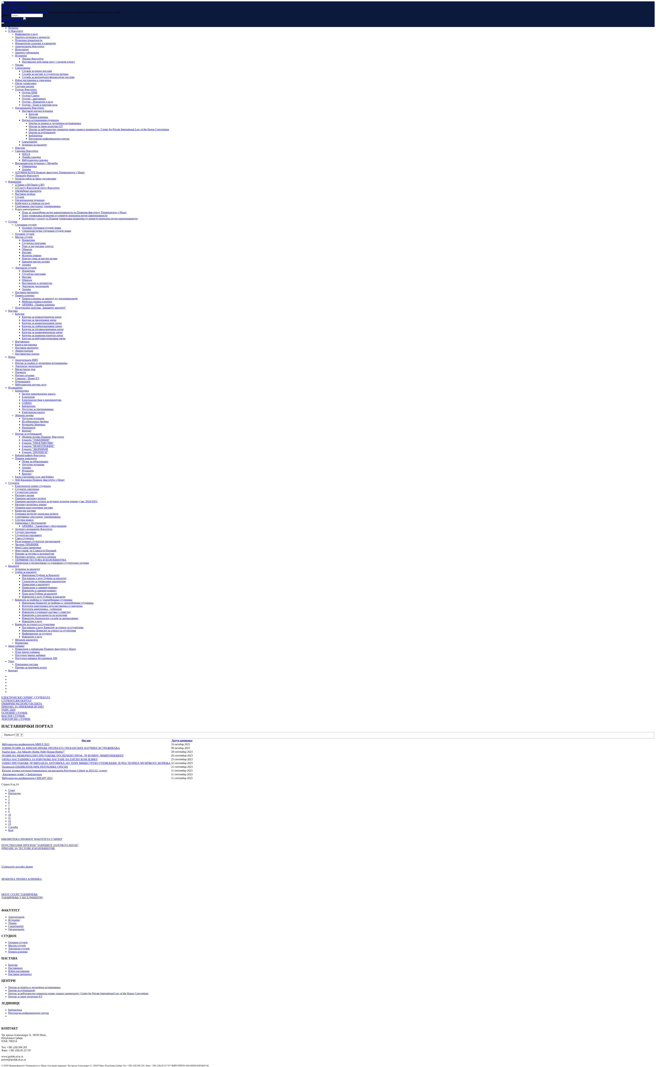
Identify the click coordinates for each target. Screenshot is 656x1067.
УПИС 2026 (8, 709)
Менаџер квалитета (26, 639)
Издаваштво (15, 387)
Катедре (33, 114)
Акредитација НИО (26, 360)
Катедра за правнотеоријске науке (42, 316)
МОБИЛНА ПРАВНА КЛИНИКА (21, 879)
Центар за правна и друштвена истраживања (55, 123)
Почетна (13, 27)
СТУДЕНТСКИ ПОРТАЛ (16, 700)
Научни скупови (24, 375)
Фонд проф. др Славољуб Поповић (35, 550)
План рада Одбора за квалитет (39, 593)
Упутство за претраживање (37, 409)
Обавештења (29, 166)
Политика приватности (28, 40)
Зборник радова (24, 415)
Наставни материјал (26, 292)
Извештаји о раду (32, 621)
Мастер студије (24, 237)
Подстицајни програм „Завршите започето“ (40, 307)
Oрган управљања (25, 83)
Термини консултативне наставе (34, 507)
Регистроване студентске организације (37, 541)
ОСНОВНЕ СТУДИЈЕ (14, 712)
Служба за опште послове (37, 71)
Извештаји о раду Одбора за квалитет (44, 596)
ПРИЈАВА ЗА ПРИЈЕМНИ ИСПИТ (22, 706)
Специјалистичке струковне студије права (46, 230)
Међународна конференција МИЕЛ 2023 (25, 744)
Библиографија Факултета (30, 455)
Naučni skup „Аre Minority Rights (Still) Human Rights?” (33, 751)
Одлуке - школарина (34, 98)
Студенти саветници (27, 489)
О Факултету (15, 31)
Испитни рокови (31, 255)
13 (9, 824)
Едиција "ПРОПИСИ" (35, 452)
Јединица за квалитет (34, 144)
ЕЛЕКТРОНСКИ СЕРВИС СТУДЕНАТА (25, 697)
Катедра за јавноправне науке (39, 320)
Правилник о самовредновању (40, 587)
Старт (11, 790)
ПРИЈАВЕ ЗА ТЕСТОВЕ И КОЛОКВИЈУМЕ (28, 848)
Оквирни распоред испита (30, 498)
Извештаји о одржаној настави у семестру (46, 612)
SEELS (26, 154)
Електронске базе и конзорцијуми (41, 399)
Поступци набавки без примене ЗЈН (36, 658)
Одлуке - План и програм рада (39, 104)
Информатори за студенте (37, 633)
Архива (26, 169)
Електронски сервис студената (33, 486)
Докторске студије (25, 267)
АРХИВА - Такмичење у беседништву (44, 526)
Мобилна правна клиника (37, 301)
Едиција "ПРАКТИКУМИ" (38, 443)
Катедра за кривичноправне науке (42, 323)
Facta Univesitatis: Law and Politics (34, 476)
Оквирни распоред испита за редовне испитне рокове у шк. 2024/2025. (56, 501)
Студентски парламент (28, 535)
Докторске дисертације (35, 286)
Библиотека (35, 135)
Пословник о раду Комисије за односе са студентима (52, 627)
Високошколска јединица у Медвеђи (36, 163)
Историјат (21, 55)
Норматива (14, 181)
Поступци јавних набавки (30, 655)
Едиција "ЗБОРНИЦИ (35, 449)
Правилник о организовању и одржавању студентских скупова (52, 562)
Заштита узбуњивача (27, 52)
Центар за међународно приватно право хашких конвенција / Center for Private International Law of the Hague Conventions (99, 129)
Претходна (14, 793)
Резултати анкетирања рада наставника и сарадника (52, 605)
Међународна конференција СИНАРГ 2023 (27, 778)
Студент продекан (25, 532)
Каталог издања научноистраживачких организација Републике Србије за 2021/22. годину (54, 770)
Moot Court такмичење (28, 547)
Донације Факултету (27, 175)
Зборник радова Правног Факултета (43, 436)
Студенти (13, 482)
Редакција (27, 470)
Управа (19, 64)
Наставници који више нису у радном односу (48, 61)
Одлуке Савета (30, 95)
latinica (18, 19)
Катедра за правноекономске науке (42, 332)
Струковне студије (26, 224)
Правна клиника (38, 117)
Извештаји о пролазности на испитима (44, 615)
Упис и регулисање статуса (37, 246)
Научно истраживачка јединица (40, 120)
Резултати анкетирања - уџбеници (42, 609)
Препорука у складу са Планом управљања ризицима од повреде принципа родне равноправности (80, 218)
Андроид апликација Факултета (33, 529)
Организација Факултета (29, 107)
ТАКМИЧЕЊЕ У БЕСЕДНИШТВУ (22, 897)
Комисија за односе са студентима (35, 624)
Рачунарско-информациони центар (49, 138)
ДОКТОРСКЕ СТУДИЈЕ (15, 719)
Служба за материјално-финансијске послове (48, 77)
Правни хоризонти (26, 458)
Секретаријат (22, 67)
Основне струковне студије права (41, 227)
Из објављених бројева (35, 421)
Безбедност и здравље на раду (32, 203)
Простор (20, 147)
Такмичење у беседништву (30, 522)
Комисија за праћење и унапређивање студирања (43, 599)
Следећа (13, 827)
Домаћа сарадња (31, 157)
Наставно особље (25, 193)
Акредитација (16, 916)
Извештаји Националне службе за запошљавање (50, 618)
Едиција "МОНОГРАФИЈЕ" (38, 446)
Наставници (22, 341)
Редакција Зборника (33, 424)
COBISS (27, 403)
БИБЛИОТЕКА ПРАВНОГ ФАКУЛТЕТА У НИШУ (31, 839)
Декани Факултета (32, 58)
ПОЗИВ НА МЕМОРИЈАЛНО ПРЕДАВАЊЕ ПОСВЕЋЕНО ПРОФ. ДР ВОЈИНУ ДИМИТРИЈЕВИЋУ (63, 755)
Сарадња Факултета (26, 150)
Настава (26, 252)
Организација (16, 929)
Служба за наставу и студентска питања (45, 74)
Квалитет (13, 566)
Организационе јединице (30, 200)
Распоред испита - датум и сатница (35, 556)
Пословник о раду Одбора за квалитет (44, 578)
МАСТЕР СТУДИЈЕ (13, 715)
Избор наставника (18, 971)
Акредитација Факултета (29, 46)
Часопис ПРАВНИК (27, 544)
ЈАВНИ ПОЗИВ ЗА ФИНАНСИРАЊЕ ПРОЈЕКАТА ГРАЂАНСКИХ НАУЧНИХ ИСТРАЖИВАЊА (61, 748)
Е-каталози (28, 396)
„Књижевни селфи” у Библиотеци (22, 774)
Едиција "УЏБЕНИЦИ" (36, 439)
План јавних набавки (27, 652)
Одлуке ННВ (29, 92)
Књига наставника (26, 344)
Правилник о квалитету (36, 584)
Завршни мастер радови (36, 261)
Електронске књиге (33, 412)
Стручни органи (24, 86)
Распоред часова (24, 495)
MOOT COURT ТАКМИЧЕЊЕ (19, 894)
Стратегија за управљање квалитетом (44, 581)
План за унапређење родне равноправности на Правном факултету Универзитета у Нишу (74, 212)
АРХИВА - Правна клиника (38, 304)
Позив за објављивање (35, 461)
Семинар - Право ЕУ (27, 378)
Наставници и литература (37, 283)
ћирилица (7, 19)
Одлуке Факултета (26, 89)
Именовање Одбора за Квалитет (40, 575)
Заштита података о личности (32, 37)
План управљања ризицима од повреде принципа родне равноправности (64, 215)
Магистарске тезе (25, 369)
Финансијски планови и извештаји (35, 43)
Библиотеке (29, 406)
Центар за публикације (42, 132)
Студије (19, 197)
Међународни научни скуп (30, 384)
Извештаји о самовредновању (39, 590)
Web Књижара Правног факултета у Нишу (40, 479)
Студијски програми (34, 243)
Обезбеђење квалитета (28, 190)
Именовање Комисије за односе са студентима (49, 630)
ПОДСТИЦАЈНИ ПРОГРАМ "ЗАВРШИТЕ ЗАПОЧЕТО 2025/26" (40, 845)
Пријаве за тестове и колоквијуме (34, 553)
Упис (11, 661)
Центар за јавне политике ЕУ (46, 126)
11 (9, 817)
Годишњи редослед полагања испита (36, 513)
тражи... (6, 15)
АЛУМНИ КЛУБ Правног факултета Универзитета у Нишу (50, 172)
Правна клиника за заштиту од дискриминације (50, 298)
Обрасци (27, 249)
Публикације (22, 381)
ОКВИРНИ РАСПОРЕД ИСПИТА (21, 703)
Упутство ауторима (33, 418)
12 (9, 821)
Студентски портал (26, 492)
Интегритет (22, 49)
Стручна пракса (24, 519)
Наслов (86, 740)
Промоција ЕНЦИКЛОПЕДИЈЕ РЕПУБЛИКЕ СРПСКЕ (35, 766)
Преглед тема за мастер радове (39, 258)
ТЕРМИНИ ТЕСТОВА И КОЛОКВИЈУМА (40, 559)
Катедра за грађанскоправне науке (42, 326)
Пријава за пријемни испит (31, 667)
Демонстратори (24, 350)
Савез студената (24, 538)
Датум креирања (182, 740)
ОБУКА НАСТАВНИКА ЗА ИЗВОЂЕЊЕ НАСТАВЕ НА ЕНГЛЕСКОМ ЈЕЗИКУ (50, 759)
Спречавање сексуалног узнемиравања (37, 206)
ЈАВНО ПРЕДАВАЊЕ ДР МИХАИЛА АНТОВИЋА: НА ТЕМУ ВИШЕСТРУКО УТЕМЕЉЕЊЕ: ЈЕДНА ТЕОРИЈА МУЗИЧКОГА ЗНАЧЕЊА (86, 763)
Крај (10, 830)
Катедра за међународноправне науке (44, 338)
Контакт (26, 430)
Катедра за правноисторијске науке (42, 335)
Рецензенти (28, 427)
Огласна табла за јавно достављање (35, 178)
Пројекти (20, 372)
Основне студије (24, 233)
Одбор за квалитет (26, 572)
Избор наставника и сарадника (33, 80)
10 (9, 814)
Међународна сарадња (35, 160)
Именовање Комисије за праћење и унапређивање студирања (57, 602)
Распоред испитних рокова (30, 504)
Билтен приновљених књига (38, 393)
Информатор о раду (26, 34)
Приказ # (9, 734)
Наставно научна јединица (37, 110)
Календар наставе (25, 510)
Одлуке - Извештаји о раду (37, 101)
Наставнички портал (27, 353)
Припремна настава (26, 664)
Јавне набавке (16, 645)
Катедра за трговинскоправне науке (43, 329)
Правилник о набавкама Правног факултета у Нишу (45, 649)
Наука (11, 356)
